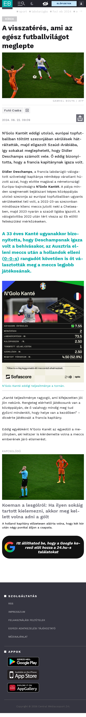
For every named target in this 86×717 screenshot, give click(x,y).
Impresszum (16, 611)
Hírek (9, 19)
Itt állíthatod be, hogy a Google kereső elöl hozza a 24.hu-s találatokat (48, 547)
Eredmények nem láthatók (45, 3)
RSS (10, 603)
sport (23, 11)
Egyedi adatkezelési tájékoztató (32, 628)
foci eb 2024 (62, 11)
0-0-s (10, 258)
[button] (81, 11)
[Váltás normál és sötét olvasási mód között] (31, 3)
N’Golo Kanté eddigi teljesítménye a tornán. (33, 385)
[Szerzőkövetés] (27, 110)
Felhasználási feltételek (26, 620)
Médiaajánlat (18, 636)
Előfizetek (64, 3)
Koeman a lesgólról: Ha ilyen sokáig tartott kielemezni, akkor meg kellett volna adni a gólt (42, 511)
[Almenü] (21, 3)
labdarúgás (40, 11)
